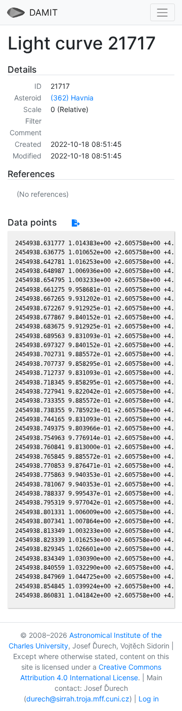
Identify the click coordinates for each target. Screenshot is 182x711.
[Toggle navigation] (162, 12)
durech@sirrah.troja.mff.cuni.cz (77, 698)
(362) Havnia (72, 97)
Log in (149, 698)
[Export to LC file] (75, 222)
